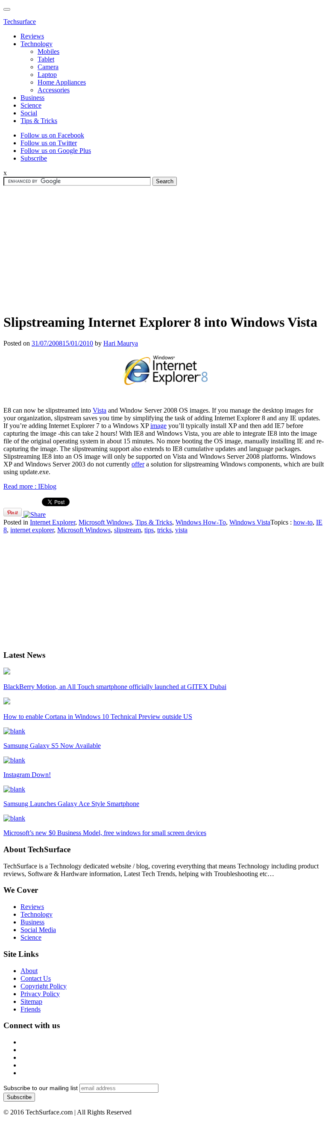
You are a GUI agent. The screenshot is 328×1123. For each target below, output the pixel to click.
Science (30, 105)
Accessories (54, 90)
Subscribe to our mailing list (40, 1088)
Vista (99, 410)
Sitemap (31, 1001)
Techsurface (19, 21)
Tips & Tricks (38, 120)
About (29, 970)
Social (28, 113)
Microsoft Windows (105, 522)
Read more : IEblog (29, 486)
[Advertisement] (164, 245)
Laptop (47, 74)
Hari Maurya (120, 343)
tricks (164, 530)
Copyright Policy (43, 986)
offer (138, 464)
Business (32, 97)
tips (149, 530)
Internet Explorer (52, 522)
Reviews (32, 36)
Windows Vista (249, 522)
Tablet (46, 59)
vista (181, 530)
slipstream (127, 530)
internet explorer (32, 530)
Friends (30, 1009)
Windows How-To (201, 522)
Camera (48, 66)
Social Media (38, 929)
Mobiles (48, 51)
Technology (36, 43)
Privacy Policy (40, 993)
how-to (303, 522)
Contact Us (35, 978)
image (158, 425)
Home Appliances (62, 82)
